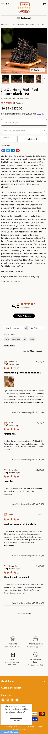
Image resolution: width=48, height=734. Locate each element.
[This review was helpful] (37, 459)
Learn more (16, 721)
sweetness (16, 339)
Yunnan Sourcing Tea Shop (16, 98)
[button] (19, 732)
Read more (38, 402)
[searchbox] (13, 328)
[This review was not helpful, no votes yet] (42, 412)
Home (4, 24)
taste (7, 339)
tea (25, 339)
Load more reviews (24, 613)
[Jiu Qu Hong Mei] (5, 79)
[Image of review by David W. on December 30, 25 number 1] (9, 381)
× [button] (30, 702)
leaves (32, 339)
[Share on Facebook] (3, 150)
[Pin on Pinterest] (18, 150)
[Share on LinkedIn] (13, 150)
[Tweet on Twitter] (8, 150)
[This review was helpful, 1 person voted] (37, 412)
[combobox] (33, 351)
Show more (9, 345)
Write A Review (24, 316)
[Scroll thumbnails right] (44, 79)
